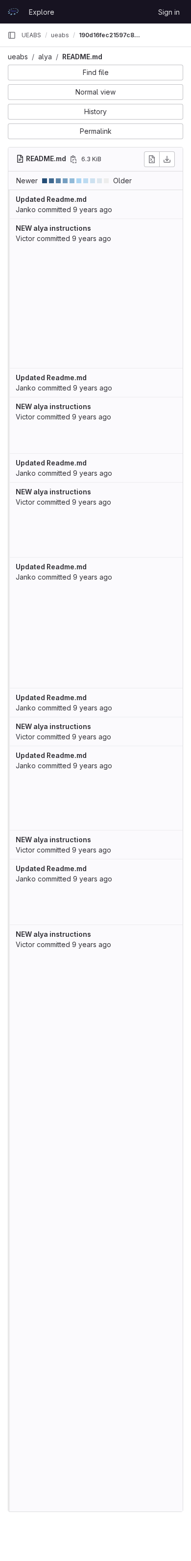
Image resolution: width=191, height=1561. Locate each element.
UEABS (31, 35)
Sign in (169, 12)
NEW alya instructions (53, 228)
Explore (41, 12)
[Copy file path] (73, 159)
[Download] (167, 159)
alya (45, 56)
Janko (26, 209)
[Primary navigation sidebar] (12, 35)
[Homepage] (13, 12)
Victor (25, 238)
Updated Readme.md (51, 199)
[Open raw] (152, 159)
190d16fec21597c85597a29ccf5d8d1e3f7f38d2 (110, 35)
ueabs (18, 56)
